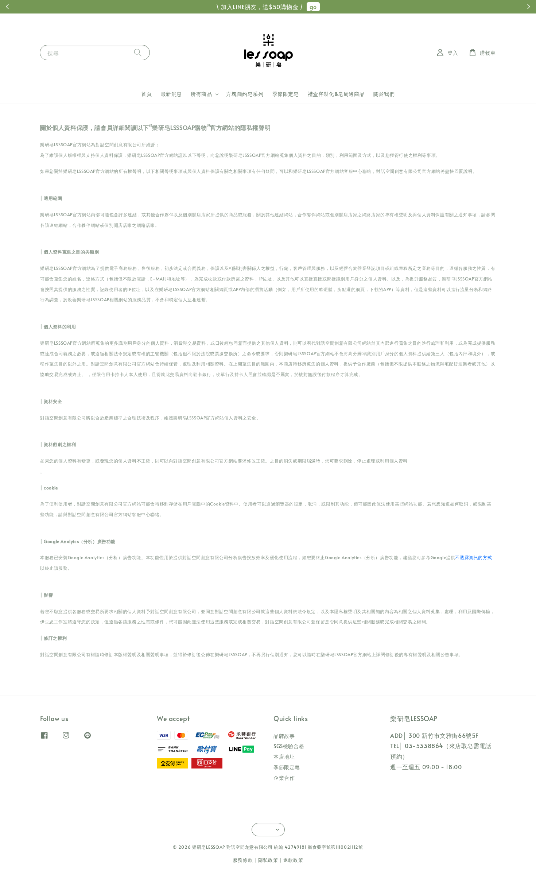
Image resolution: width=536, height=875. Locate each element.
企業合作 (284, 777)
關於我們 (384, 93)
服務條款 (243, 860)
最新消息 (171, 93)
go (313, 7)
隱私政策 (268, 860)
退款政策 (293, 860)
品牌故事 (284, 736)
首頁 (146, 93)
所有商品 (201, 94)
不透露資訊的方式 (473, 557)
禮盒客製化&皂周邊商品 (336, 93)
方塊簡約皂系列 (244, 93)
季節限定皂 (285, 93)
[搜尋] (137, 52)
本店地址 (284, 756)
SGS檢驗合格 (288, 746)
